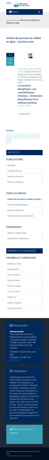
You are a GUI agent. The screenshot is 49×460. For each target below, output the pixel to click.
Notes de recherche (15, 176)
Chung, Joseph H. (14, 275)
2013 (31, 136)
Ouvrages (11, 165)
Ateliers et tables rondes (17, 233)
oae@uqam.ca (15, 360)
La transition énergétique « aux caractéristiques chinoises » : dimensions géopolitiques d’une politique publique (30, 94)
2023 (14, 136)
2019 (19, 136)
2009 (37, 136)
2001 (8, 140)
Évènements (14, 227)
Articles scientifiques (15, 182)
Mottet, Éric (11, 297)
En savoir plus (24, 114)
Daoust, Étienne (13, 280)
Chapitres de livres (14, 171)
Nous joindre (20, 325)
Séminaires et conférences (18, 238)
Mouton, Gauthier (14, 303)
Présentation (19, 371)
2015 (25, 136)
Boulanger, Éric (13, 269)
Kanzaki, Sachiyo (14, 286)
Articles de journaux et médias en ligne (30, 70)
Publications (14, 160)
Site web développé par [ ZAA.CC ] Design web (18, 456)
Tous (8, 136)
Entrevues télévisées (15, 210)
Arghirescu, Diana (14, 263)
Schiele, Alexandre (14, 308)
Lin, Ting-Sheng (13, 291)
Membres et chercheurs (21, 258)
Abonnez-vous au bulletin (21, 431)
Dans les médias (16, 193)
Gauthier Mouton (24, 106)
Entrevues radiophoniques (17, 204)
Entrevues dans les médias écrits (20, 216)
